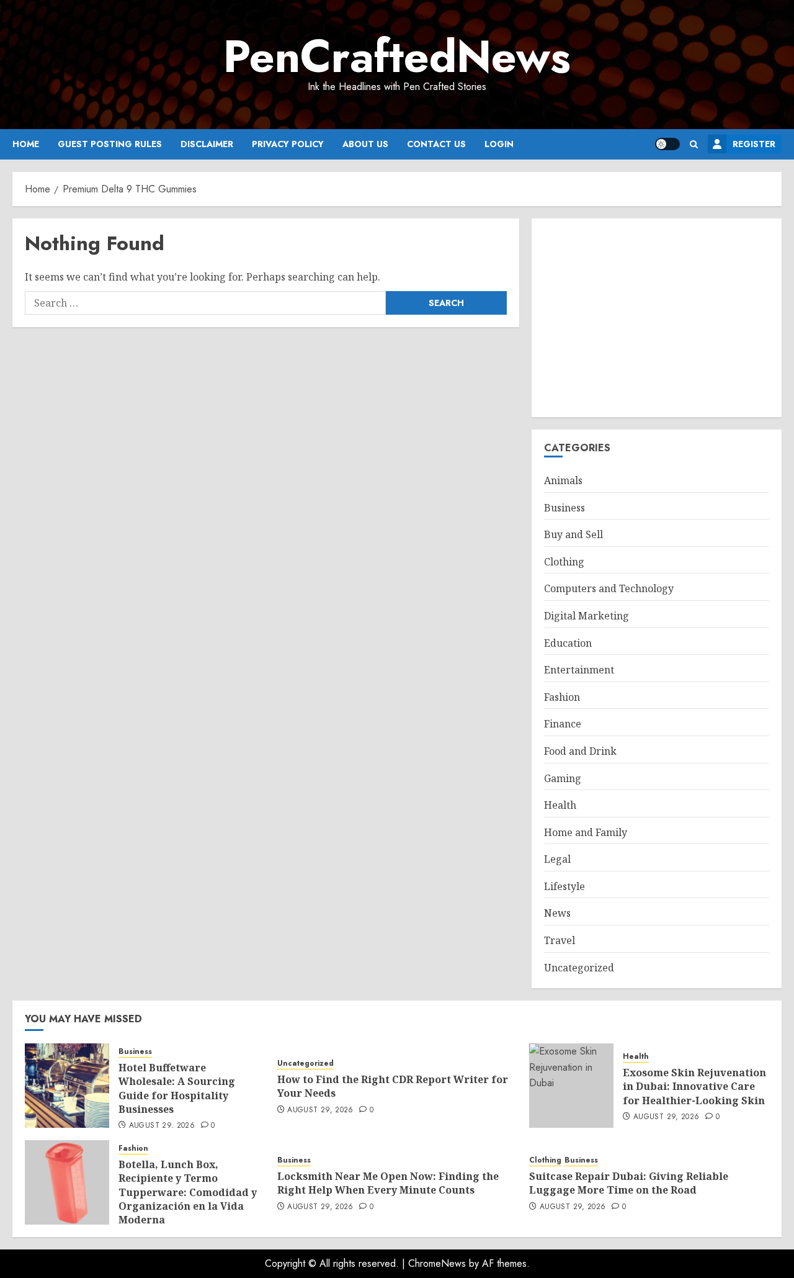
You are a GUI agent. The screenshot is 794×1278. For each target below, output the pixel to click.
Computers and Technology (609, 588)
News (557, 913)
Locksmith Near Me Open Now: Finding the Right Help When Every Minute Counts (388, 1183)
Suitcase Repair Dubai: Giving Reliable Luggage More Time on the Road (628, 1183)
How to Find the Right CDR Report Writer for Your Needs (392, 1086)
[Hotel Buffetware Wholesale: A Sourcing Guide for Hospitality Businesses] (67, 1085)
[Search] (694, 144)
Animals (563, 480)
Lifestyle (564, 886)
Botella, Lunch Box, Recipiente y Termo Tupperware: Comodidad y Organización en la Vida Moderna (187, 1192)
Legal (557, 859)
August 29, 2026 (162, 1126)
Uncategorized (579, 967)
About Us (365, 144)
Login (499, 144)
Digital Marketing (586, 616)
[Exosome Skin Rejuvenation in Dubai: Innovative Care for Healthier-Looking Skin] (571, 1085)
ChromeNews (437, 1263)
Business (564, 508)
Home (25, 144)
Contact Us (436, 144)
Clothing (564, 562)
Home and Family (585, 832)
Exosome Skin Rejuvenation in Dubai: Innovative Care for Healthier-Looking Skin (694, 1086)
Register (754, 144)
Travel (559, 940)
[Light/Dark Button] (667, 144)
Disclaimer (207, 144)
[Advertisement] (656, 318)
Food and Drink (580, 751)
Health (560, 805)
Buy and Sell (573, 534)
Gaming (562, 778)
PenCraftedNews (397, 56)
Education (568, 643)
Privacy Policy (288, 144)
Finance (562, 724)
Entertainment (579, 670)
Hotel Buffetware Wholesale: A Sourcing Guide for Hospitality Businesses (176, 1088)
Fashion (562, 697)
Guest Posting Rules (110, 144)
